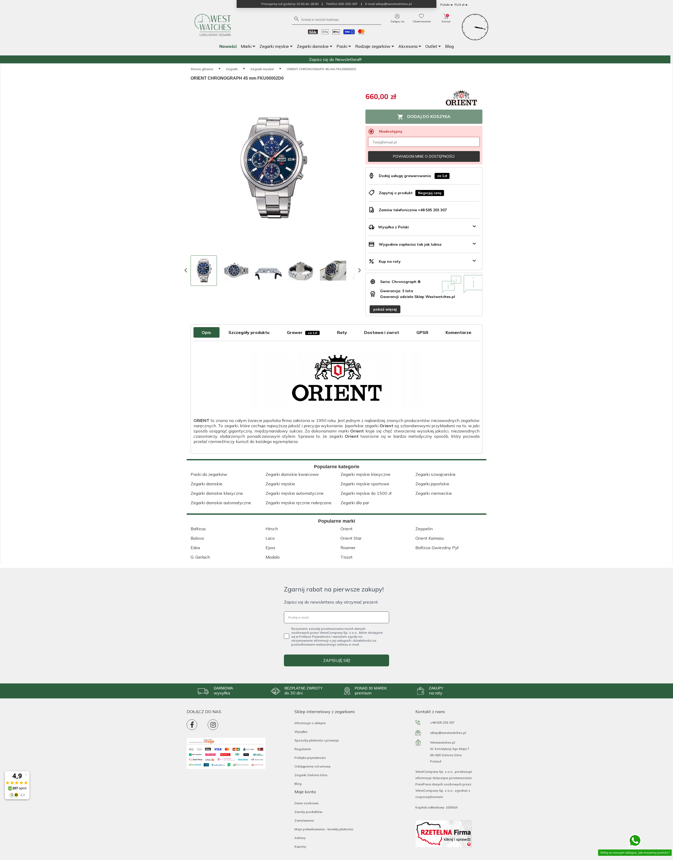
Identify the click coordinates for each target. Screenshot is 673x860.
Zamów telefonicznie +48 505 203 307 (413, 210)
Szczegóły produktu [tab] (248, 332)
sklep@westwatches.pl (448, 733)
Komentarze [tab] (458, 332)
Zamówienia (304, 820)
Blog (298, 784)
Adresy (299, 838)
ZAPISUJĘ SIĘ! (336, 660)
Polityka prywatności (310, 758)
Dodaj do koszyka (423, 117)
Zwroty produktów (308, 812)
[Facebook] (192, 724)
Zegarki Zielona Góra (310, 775)
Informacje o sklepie (310, 723)
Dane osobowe (306, 803)
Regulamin (302, 749)
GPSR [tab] (422, 332)
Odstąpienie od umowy (312, 766)
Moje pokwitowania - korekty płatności (323, 829)
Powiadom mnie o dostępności (424, 156)
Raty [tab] (342, 332)
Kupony (300, 846)
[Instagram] (213, 724)
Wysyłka (300, 732)
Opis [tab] (206, 332)
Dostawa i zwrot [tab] (381, 332)
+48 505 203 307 (442, 722)
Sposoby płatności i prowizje (316, 740)
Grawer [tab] (302, 332)
